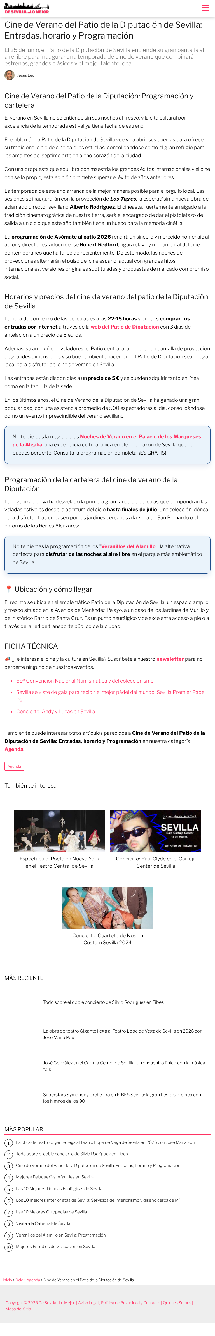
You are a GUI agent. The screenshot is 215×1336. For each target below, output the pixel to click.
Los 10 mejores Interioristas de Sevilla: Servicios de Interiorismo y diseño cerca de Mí (97, 1200)
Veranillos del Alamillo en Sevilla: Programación (61, 1235)
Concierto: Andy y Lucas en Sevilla (55, 711)
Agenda (14, 766)
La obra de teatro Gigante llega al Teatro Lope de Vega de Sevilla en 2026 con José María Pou (105, 1142)
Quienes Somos (177, 1302)
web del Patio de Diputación (125, 327)
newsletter (170, 659)
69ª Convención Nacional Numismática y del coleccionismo (85, 681)
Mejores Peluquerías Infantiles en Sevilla (55, 1177)
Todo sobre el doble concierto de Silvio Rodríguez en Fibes (72, 1153)
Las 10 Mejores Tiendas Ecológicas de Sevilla (59, 1188)
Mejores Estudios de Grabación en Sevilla (55, 1246)
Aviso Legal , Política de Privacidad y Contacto (119, 1302)
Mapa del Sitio (18, 1308)
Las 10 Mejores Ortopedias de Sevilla (51, 1211)
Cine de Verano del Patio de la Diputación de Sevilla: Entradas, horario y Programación (98, 1165)
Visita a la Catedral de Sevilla (43, 1223)
